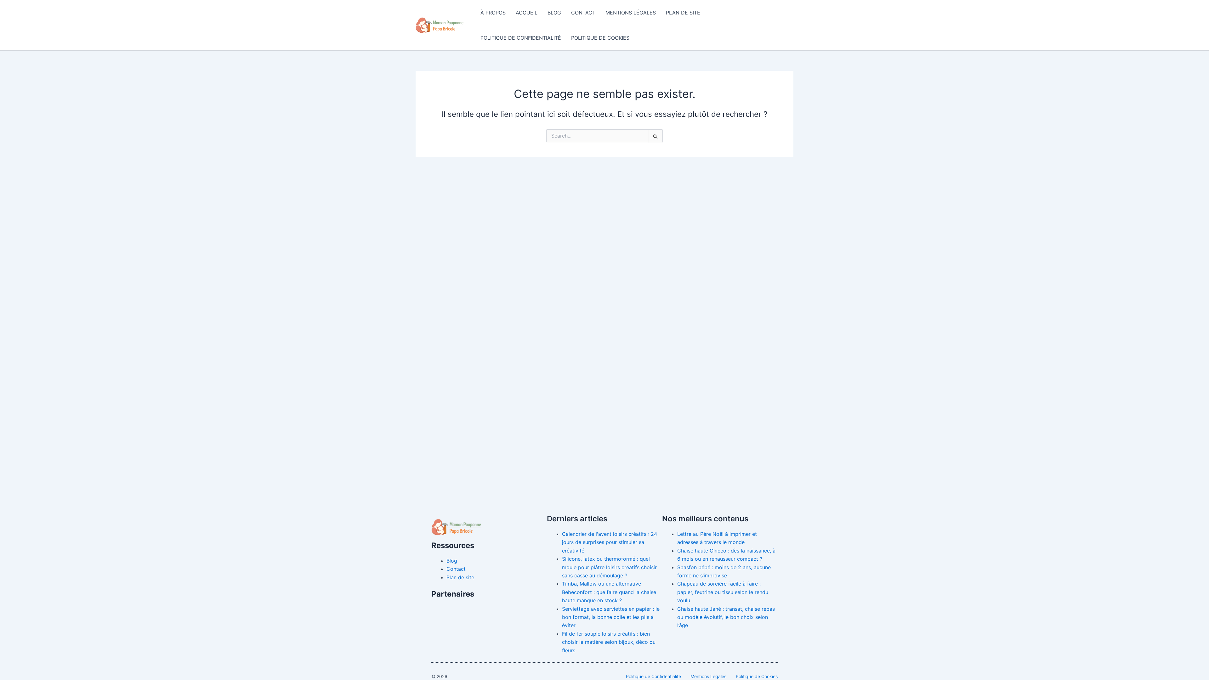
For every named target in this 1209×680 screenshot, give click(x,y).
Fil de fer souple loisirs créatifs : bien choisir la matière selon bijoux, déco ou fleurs (609, 642)
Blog (554, 12)
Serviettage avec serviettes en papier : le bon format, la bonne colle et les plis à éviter (611, 617)
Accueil (526, 12)
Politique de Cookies (600, 38)
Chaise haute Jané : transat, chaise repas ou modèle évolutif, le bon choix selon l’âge (726, 617)
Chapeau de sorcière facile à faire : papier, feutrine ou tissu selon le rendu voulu (722, 592)
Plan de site (683, 12)
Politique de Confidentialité (520, 38)
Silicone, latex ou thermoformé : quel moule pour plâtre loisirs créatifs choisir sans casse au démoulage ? (609, 567)
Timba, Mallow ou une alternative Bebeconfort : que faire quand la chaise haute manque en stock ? (609, 592)
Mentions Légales (630, 12)
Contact (583, 12)
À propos (493, 12)
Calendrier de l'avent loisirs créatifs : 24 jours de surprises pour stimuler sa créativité (609, 542)
